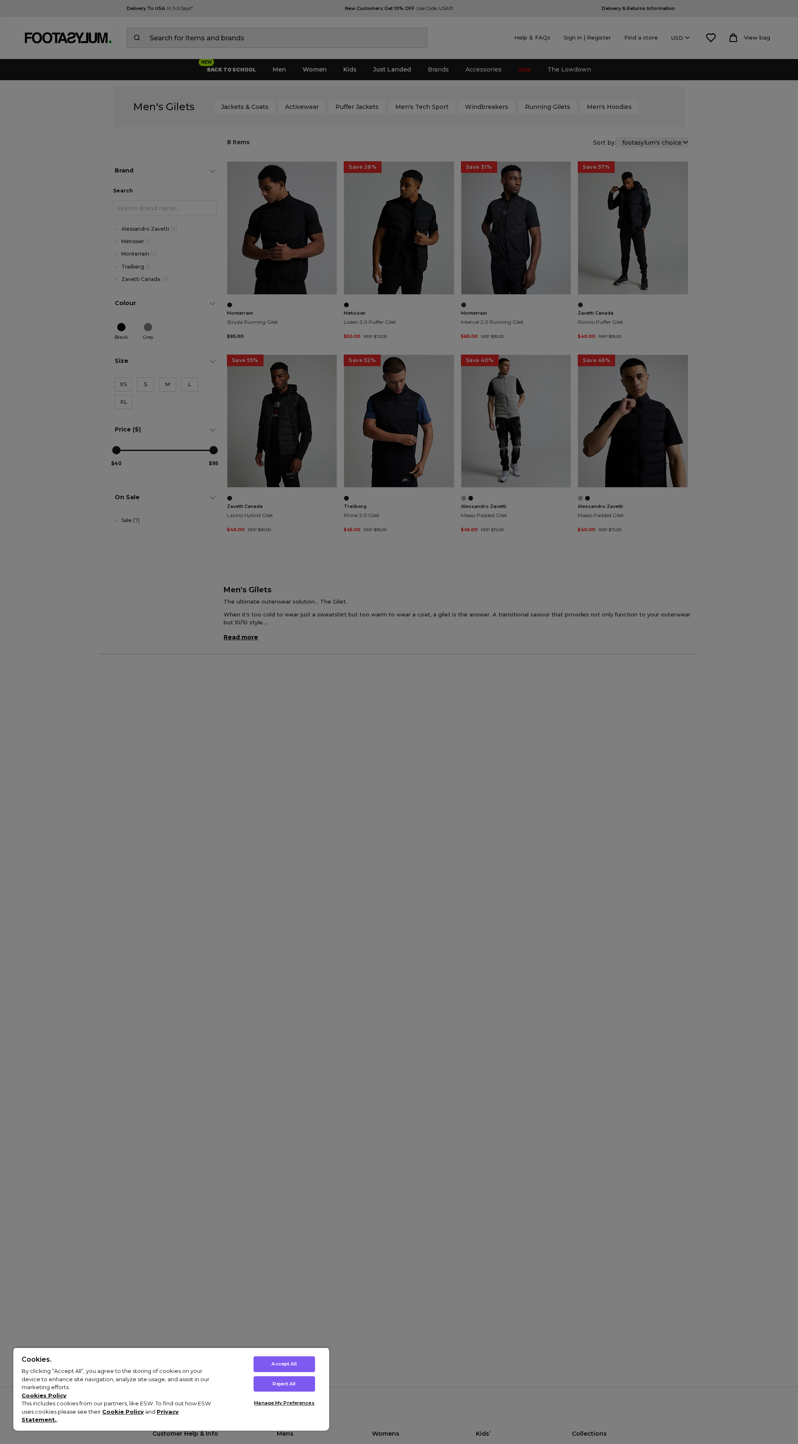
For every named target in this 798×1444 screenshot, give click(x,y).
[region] (171, 1389)
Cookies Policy (44, 1395)
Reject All (284, 1384)
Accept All (284, 1364)
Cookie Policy (123, 1411)
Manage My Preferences (284, 1403)
